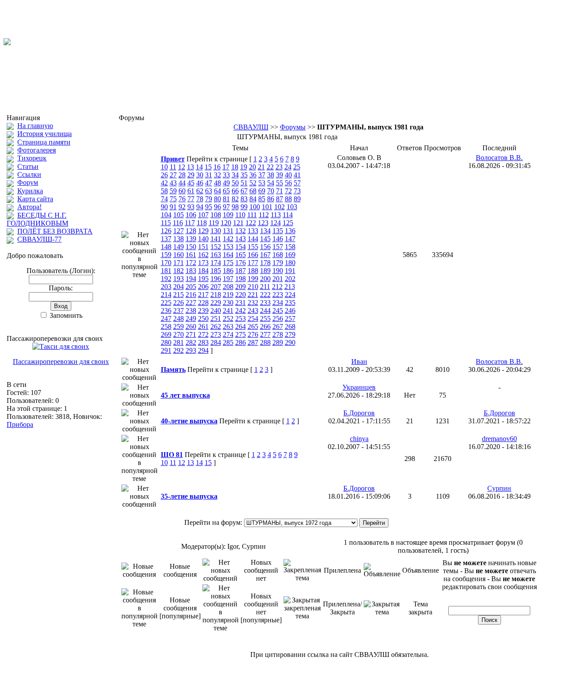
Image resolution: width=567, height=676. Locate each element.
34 (235, 175)
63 (208, 191)
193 (178, 278)
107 (203, 215)
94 (199, 207)
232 (253, 302)
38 (270, 175)
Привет (173, 159)
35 (244, 175)
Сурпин (499, 488)
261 (203, 326)
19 (243, 167)
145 (265, 238)
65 (226, 191)
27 (173, 175)
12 (181, 167)
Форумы (293, 127)
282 (191, 342)
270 (178, 334)
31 (208, 175)
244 (265, 310)
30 (199, 175)
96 (217, 207)
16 (217, 167)
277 (265, 334)
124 (275, 223)
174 (215, 262)
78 (199, 199)
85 (261, 199)
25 (296, 167)
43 (173, 183)
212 (277, 286)
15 (208, 167)
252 (228, 318)
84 (252, 199)
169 (290, 254)
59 (173, 191)
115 (166, 223)
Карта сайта (35, 199)
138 (178, 238)
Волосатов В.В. (499, 157)
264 (240, 326)
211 (265, 286)
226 (178, 302)
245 (277, 310)
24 (287, 167)
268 (290, 326)
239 (203, 310)
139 (191, 238)
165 (240, 254)
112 (264, 215)
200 (265, 278)
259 (178, 326)
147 (290, 238)
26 (164, 175)
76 (182, 199)
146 (277, 238)
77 (190, 199)
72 (288, 191)
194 (191, 278)
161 (191, 254)
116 (178, 223)
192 (166, 278)
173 (203, 262)
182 (178, 270)
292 (178, 350)
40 (288, 175)
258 (166, 326)
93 (190, 207)
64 (217, 191)
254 (253, 318)
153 (228, 246)
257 (290, 318)
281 (178, 342)
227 (191, 302)
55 (279, 183)
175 (228, 262)
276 (253, 334)
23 (279, 167)
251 (215, 318)
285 (228, 342)
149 (178, 246)
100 (254, 207)
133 (253, 230)
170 (166, 262)
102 (279, 207)
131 (228, 230)
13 (190, 167)
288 (265, 342)
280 (166, 342)
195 (203, 278)
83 (244, 199)
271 (191, 334)
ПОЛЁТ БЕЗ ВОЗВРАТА (55, 231)
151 (203, 246)
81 (226, 199)
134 (265, 230)
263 (228, 326)
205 (191, 286)
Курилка (30, 191)
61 (190, 191)
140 (203, 238)
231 (240, 302)
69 (261, 191)
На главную (35, 125)
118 (202, 223)
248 (178, 318)
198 (240, 278)
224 (290, 294)
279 (290, 334)
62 (199, 191)
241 (228, 310)
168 (277, 254)
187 (240, 270)
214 (166, 294)
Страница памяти (43, 142)
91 (173, 207)
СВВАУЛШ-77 (39, 239)
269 (166, 334)
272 (203, 334)
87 (279, 199)
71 (279, 191)
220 (240, 294)
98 (235, 207)
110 (240, 215)
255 (265, 318)
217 (203, 294)
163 (215, 254)
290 (290, 342)
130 (215, 230)
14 (199, 167)
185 (215, 270)
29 (190, 175)
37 (261, 175)
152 (215, 246)
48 (217, 183)
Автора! (29, 207)
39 (279, 175)
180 (290, 262)
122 (250, 223)
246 (290, 310)
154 (240, 246)
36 (252, 175)
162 (203, 254)
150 (191, 246)
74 (164, 199)
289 (277, 342)
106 (191, 215)
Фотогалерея (36, 150)
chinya (359, 438)
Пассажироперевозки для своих (61, 361)
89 (297, 199)
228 (203, 302)
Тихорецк (32, 158)
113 (276, 215)
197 (228, 278)
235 (290, 302)
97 (226, 207)
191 (290, 270)
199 (253, 278)
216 (191, 294)
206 (203, 286)
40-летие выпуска (189, 421)
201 (277, 278)
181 (166, 270)
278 (277, 334)
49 (226, 183)
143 (240, 238)
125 (288, 223)
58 (164, 191)
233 (265, 302)
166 (253, 254)
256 (277, 318)
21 (261, 167)
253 (240, 318)
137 (166, 238)
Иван (359, 361)
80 (217, 199)
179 (277, 262)
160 (178, 254)
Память (173, 369)
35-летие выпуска (189, 496)
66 (235, 191)
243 (253, 310)
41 (297, 175)
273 (215, 334)
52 (252, 183)
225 (166, 302)
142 (228, 238)
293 (191, 350)
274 (228, 334)
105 (178, 215)
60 (182, 191)
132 (240, 230)
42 (164, 183)
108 (215, 215)
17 (225, 167)
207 (215, 286)
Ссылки (29, 174)
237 (178, 310)
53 (261, 183)
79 (208, 199)
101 (267, 207)
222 (265, 294)
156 (265, 246)
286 (240, 342)
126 (166, 230)
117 (190, 223)
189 (265, 270)
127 (178, 230)
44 (182, 183)
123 (263, 223)
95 (208, 207)
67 (244, 191)
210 (253, 286)
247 (166, 318)
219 (228, 294)
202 (290, 278)
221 (253, 294)
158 (290, 246)
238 (191, 310)
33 (226, 175)
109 (228, 215)
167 (265, 254)
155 (253, 246)
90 (164, 207)
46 (199, 183)
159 (166, 254)
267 (277, 326)
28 (182, 175)
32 (217, 175)
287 (253, 342)
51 (244, 183)
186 (228, 270)
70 (270, 191)
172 (191, 262)
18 (234, 167)
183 (191, 270)
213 (289, 286)
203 (166, 286)
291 (166, 350)
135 (277, 230)
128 (191, 230)
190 (277, 270)
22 (270, 167)
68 (252, 191)
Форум (27, 182)
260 (191, 326)
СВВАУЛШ (250, 127)
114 (288, 215)
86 (270, 199)
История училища (44, 133)
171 (178, 262)
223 (277, 294)
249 (191, 318)
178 (265, 262)
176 (240, 262)
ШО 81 (172, 454)
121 (238, 223)
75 (173, 199)
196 (215, 278)
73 (297, 191)
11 (173, 167)
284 (215, 342)
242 (240, 310)
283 (203, 342)
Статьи (28, 166)
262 (215, 326)
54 (270, 183)
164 (228, 254)
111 (252, 215)
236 (166, 310)
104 (166, 215)
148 (166, 246)
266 (265, 326)
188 (253, 270)
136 (290, 230)
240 (215, 310)
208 (228, 286)
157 (277, 246)
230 (228, 302)
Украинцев (359, 387)
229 (215, 302)
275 (240, 334)
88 (288, 199)
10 (164, 167)
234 (277, 302)
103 (292, 207)
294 (203, 350)
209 (240, 286)
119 (214, 223)
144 (253, 238)
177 (253, 262)
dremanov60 (499, 438)
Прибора (20, 424)
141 (215, 238)
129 (203, 230)
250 (203, 318)
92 (182, 207)
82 (235, 199)
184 (203, 270)
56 (288, 183)
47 (208, 183)
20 (252, 167)
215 (178, 294)
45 (190, 183)
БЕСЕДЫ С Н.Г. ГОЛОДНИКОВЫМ (37, 219)
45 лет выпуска (185, 395)
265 (253, 326)
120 (226, 223)
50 (235, 183)
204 (178, 286)
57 (297, 183)
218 (215, 294)
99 (244, 207)
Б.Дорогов (359, 413)
